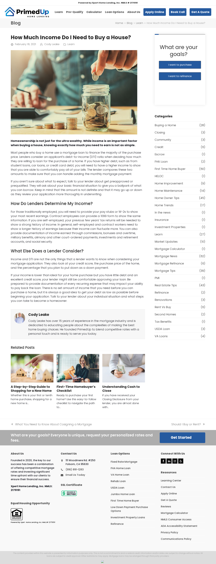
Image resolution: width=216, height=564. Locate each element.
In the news (162, 212)
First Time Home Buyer (170, 169)
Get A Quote (169, 500)
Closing (160, 132)
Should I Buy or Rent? (186, 424)
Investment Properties (170, 227)
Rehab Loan (118, 481)
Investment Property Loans (128, 517)
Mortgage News (166, 256)
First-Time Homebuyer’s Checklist (76, 389)
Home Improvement (169, 183)
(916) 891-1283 (75, 469)
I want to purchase (180, 65)
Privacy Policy (169, 532)
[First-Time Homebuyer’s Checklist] (78, 368)
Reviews (166, 506)
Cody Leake (51, 44)
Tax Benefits (163, 322)
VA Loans (161, 336)
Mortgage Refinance (169, 263)
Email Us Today (75, 475)
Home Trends (164, 205)
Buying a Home (165, 125)
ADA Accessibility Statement (179, 526)
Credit (159, 147)
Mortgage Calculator (170, 249)
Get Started (181, 437)
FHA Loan (161, 162)
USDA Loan (162, 329)
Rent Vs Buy (163, 307)
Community (163, 140)
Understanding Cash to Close (121, 389)
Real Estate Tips (166, 285)
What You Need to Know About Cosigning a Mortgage (51, 424)
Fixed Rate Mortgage (124, 462)
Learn (71, 44)
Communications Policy (176, 539)
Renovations (163, 300)
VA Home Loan (120, 475)
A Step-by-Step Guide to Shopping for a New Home (31, 389)
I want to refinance (180, 76)
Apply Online (169, 493)
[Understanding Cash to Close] (123, 368)
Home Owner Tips (167, 198)
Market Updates (166, 242)
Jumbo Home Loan (123, 494)
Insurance (162, 220)
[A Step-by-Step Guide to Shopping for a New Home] (32, 368)
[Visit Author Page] (19, 318)
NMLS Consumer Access (176, 519)
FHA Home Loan (120, 468)
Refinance (162, 292)
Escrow (160, 154)
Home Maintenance (168, 191)
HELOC (159, 176)
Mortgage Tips (165, 271)
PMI (157, 278)
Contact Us (168, 487)
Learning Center (171, 480)
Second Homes (165, 314)
